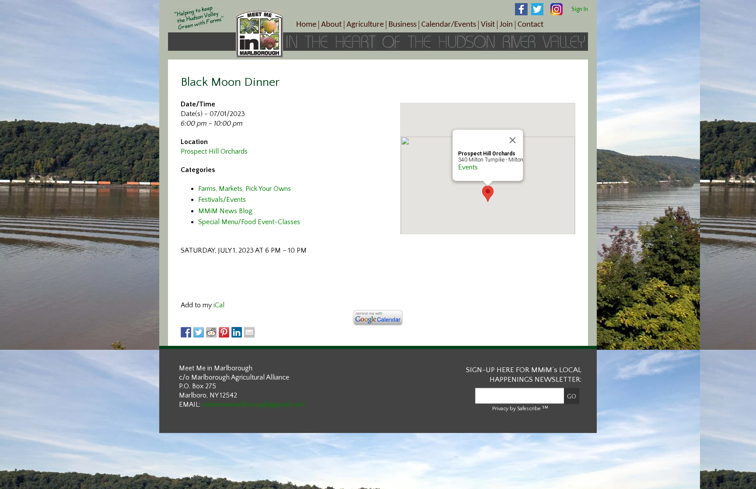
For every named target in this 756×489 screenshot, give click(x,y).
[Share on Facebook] (186, 332)
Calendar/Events (448, 25)
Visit (488, 25)
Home (306, 25)
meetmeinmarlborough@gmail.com (253, 404)
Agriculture (365, 25)
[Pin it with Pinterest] (224, 332)
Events (468, 167)
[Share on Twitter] (198, 332)
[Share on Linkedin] (236, 332)
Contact (530, 25)
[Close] (512, 140)
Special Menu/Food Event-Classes (249, 222)
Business (402, 25)
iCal (219, 305)
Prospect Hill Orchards (214, 151)
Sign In (579, 9)
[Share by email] (249, 332)
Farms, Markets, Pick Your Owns (244, 189)
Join (506, 25)
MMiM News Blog (225, 211)
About (331, 25)
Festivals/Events (222, 200)
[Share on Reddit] (211, 332)
